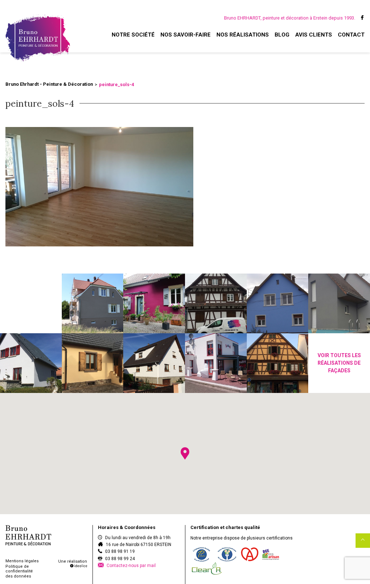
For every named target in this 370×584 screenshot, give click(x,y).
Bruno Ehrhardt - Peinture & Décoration (49, 84)
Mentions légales (22, 561)
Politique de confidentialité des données (19, 571)
